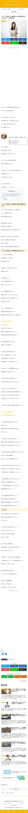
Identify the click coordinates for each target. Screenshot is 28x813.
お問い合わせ (14, 805)
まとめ (3, 197)
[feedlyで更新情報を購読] (7, 676)
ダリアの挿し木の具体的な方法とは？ (10, 195)
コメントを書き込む (14, 788)
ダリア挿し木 (11, 659)
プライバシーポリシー (7, 803)
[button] (25, 389)
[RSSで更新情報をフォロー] (20, 676)
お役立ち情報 (4, 659)
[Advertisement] (14, 63)
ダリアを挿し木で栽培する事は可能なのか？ (12, 194)
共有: (5, 199)
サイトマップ (21, 803)
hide (14, 191)
